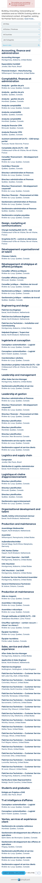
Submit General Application (13, 873)
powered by (14, 879)
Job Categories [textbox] (8, 40)
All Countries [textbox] (7, 35)
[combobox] (21, 24)
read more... (29, 19)
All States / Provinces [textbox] (10, 29)
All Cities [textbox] (6, 24)
